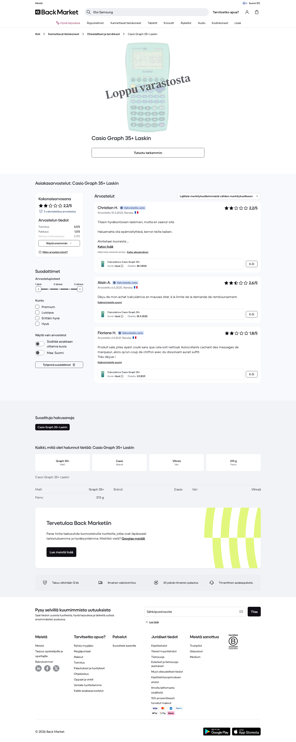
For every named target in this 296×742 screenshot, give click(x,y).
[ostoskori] (257, 12)
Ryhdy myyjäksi (83, 645)
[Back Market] (56, 12)
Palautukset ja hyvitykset (89, 668)
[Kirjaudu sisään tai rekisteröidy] (247, 12)
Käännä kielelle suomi (110, 302)
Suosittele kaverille (124, 645)
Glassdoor (196, 651)
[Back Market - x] (56, 668)
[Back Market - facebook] (47, 668)
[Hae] (88, 12)
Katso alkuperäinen (137, 252)
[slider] (38, 289)
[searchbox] (150, 12)
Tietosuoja (157, 657)
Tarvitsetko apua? (226, 12)
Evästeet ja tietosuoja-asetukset (165, 664)
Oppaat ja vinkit (83, 679)
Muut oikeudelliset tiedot (167, 671)
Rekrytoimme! (44, 662)
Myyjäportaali (82, 651)
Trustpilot (196, 645)
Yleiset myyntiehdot (164, 651)
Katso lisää (105, 246)
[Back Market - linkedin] (38, 668)
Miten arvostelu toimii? (55, 252)
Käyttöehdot (159, 645)
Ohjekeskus (81, 674)
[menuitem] (95, 23)
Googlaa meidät (133, 538)
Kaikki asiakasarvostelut (88, 691)
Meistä (39, 645)
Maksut (78, 657)
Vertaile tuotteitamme (88, 685)
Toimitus (79, 662)
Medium (195, 657)
